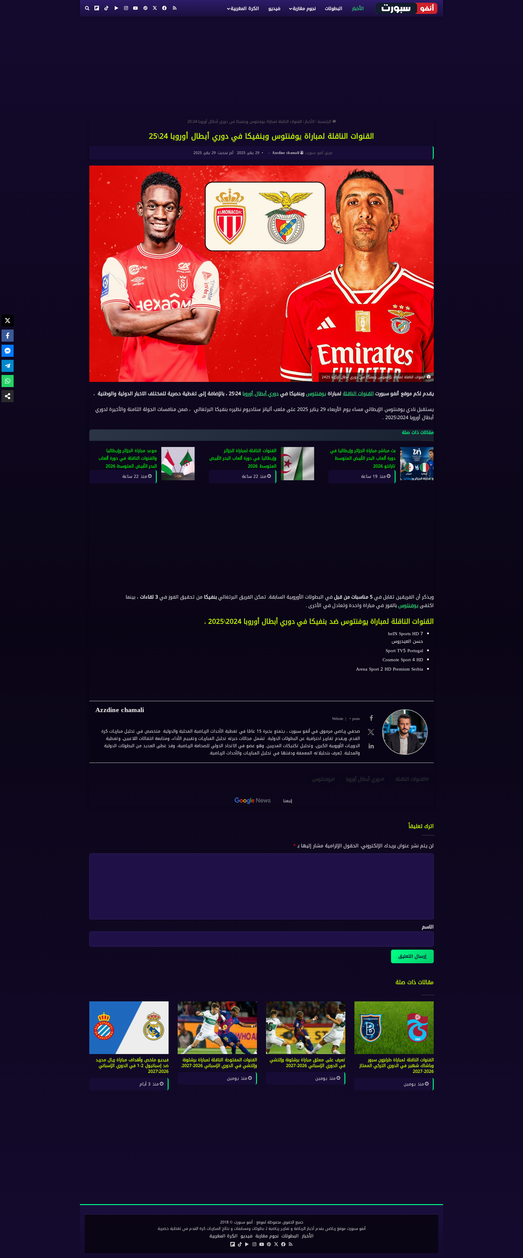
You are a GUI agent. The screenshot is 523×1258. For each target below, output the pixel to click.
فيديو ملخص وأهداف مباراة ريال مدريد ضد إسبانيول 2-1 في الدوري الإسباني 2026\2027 (132, 1066)
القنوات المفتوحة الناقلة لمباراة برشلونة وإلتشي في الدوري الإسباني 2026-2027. (219, 1063)
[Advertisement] (261, 65)
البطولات (333, 8)
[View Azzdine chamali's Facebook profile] (371, 718)
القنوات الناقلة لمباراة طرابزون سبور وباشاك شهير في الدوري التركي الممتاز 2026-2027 (397, 1066)
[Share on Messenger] (8, 351)
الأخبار (358, 8)
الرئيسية (324, 121)
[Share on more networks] (8, 396)
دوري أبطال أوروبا (260, 393)
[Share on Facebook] (8, 336)
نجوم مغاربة (304, 8)
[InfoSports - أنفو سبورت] (407, 8)
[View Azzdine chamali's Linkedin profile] (371, 746)
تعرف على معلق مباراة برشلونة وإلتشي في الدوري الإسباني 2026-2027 (308, 1063)
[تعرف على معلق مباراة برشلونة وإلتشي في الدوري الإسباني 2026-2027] (305, 1027)
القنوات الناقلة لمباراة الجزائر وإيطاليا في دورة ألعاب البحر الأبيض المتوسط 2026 (242, 458)
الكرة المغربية (245, 8)
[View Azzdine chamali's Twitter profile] (371, 732)
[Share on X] (8, 320)
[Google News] (252, 800)
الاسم (428, 926)
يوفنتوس (316, 393)
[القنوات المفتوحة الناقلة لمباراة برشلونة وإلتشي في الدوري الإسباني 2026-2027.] (217, 1027)
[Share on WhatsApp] (8, 381)
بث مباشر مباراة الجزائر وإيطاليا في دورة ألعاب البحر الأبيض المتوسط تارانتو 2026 (363, 458)
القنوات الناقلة (358, 393)
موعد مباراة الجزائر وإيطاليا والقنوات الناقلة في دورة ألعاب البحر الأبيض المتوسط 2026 (128, 458)
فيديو (274, 8)
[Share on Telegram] (8, 366)
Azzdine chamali (285, 152)
